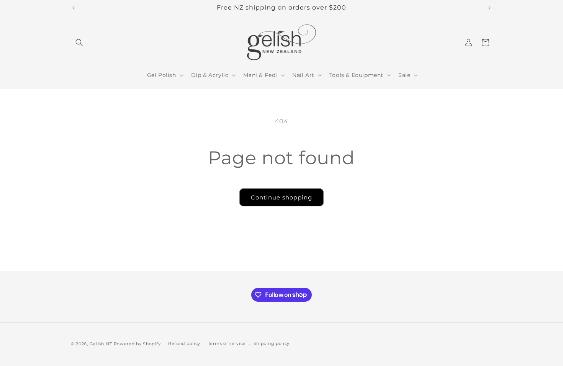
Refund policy (184, 343)
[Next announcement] (489, 7)
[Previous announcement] (73, 7)
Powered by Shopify (137, 343)
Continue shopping (281, 197)
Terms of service (227, 343)
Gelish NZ (101, 343)
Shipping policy (272, 343)
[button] (79, 42)
